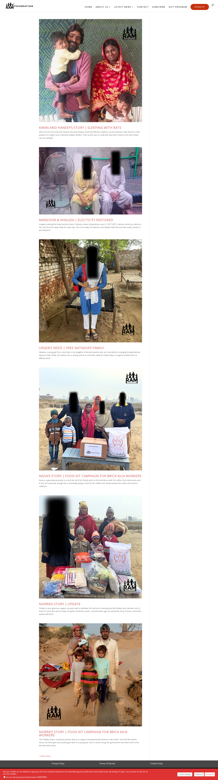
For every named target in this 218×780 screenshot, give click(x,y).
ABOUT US (102, 7)
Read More (42, 777)
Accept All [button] (209, 774)
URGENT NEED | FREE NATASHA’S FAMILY (71, 348)
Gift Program (178, 7)
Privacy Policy (58, 763)
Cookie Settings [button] (185, 774)
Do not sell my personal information (21, 777)
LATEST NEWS (122, 7)
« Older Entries (45, 756)
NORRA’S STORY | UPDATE (59, 604)
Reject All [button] (199, 774)
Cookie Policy (156, 763)
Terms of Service (107, 763)
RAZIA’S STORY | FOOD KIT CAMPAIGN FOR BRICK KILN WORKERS (90, 476)
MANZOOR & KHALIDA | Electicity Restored (76, 220)
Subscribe (158, 7)
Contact (143, 7)
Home (88, 7)
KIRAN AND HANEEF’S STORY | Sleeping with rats (80, 127)
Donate (200, 6)
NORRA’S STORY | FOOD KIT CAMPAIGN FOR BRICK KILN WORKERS (83, 733)
